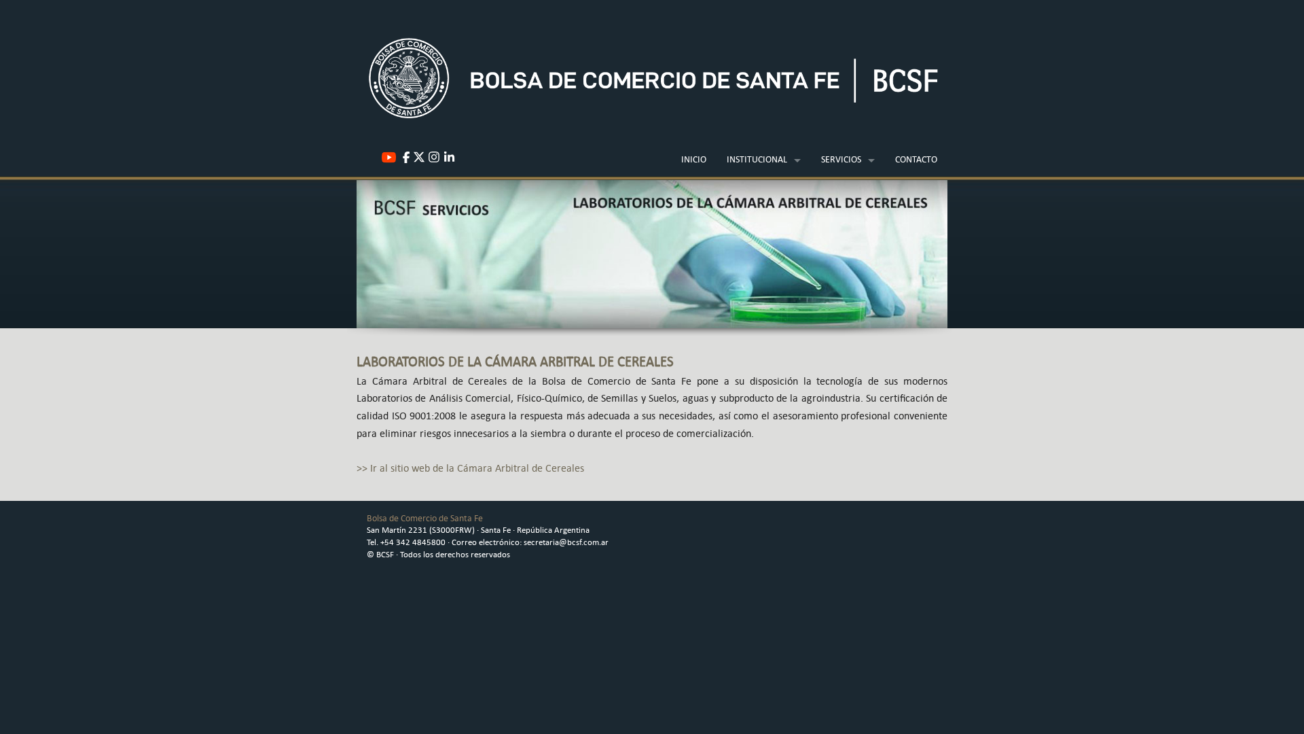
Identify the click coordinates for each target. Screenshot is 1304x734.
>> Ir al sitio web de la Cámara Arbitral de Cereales (470, 467)
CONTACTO (916, 159)
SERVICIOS (841, 159)
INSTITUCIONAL (757, 159)
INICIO (693, 159)
